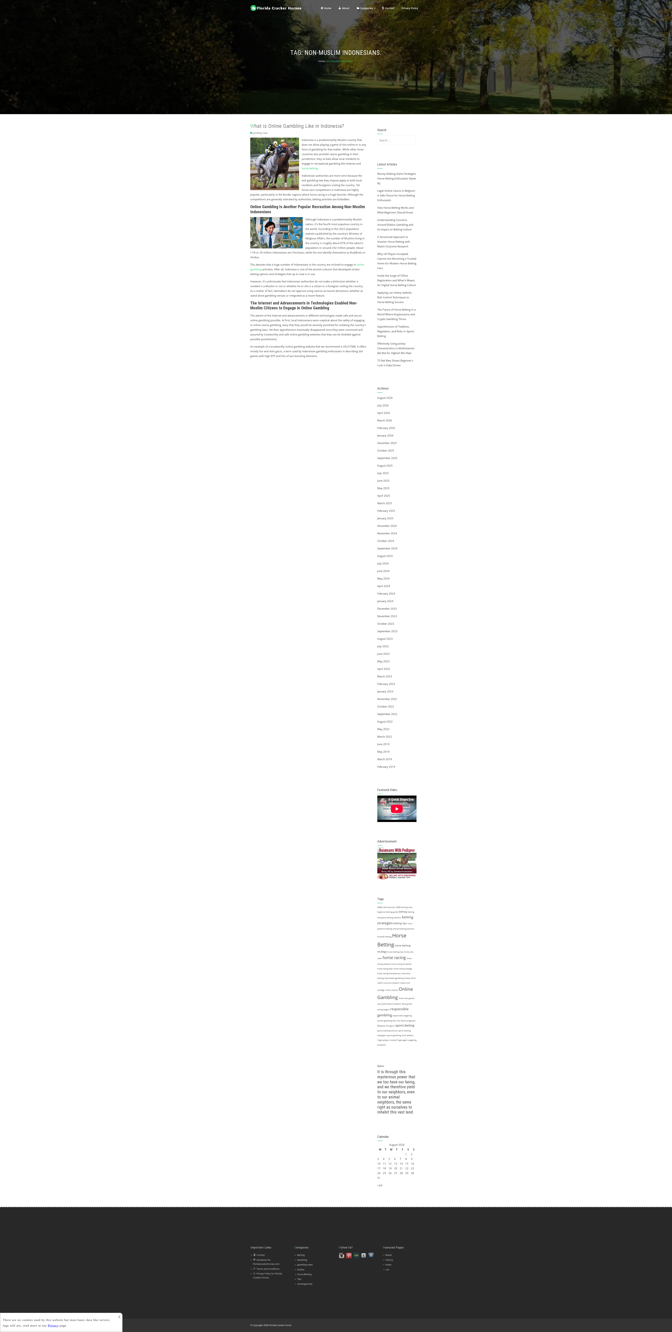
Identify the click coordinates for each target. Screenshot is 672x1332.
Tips (299, 1279)
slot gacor (390, 1026)
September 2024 (387, 548)
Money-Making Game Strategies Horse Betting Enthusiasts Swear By (396, 178)
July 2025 (383, 473)
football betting (384, 936)
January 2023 (385, 691)
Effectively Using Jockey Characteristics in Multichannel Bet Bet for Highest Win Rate (395, 348)
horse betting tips (395, 952)
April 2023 (383, 669)
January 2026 (385, 435)
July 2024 (383, 563)
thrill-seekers (407, 1035)
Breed (389, 1255)
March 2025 (384, 503)
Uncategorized (304, 1283)
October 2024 (385, 541)
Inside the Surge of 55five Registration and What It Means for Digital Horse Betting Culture (396, 280)
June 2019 (383, 744)
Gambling (302, 1259)
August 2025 (385, 465)
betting (403, 911)
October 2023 (385, 623)
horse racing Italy (385, 968)
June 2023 (383, 653)
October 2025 (385, 450)
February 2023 (386, 684)
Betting (301, 1255)
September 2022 (387, 714)
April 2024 (383, 586)
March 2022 (384, 736)
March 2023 (384, 676)
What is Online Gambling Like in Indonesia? (297, 126)
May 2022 (383, 729)
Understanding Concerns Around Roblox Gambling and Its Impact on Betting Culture (395, 224)
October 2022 (385, 706)
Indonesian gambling (394, 978)
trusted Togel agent (399, 1040)
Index (388, 1264)
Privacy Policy (410, 8)
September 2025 (387, 458)
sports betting (404, 1025)
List (387, 1269)
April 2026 (383, 413)
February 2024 (386, 593)
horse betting (310, 168)
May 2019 (383, 751)
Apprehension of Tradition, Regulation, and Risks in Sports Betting (395, 331)
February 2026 (386, 428)
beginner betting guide (387, 912)
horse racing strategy (402, 968)
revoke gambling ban (386, 1020)
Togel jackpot (383, 1040)
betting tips (400, 923)
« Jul (379, 1185)
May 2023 (383, 661)
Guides (300, 1269)
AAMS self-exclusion (386, 907)
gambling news (260, 132)
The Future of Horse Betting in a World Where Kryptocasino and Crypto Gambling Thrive (396, 314)
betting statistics (394, 917)
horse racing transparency (389, 973)
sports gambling (394, 1035)
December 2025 (387, 443)
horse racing (394, 957)
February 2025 (386, 510)
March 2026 (384, 420)
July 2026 (383, 405)
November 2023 (387, 616)
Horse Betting (304, 1274)
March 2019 (384, 759)
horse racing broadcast (401, 964)
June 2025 (383, 480)
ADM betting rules (404, 907)
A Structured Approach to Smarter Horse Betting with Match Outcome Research (393, 241)
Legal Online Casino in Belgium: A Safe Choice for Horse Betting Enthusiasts (396, 195)
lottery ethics (410, 978)
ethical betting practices (403, 929)
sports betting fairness (387, 1030)
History (389, 1259)
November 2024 (387, 533)
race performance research (389, 1004)
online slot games (406, 998)
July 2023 (383, 646)
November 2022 (387, 699)
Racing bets (407, 1004)
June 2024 (383, 571)
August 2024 (385, 556)
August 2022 (385, 721)
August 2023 (385, 638)
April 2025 (383, 495)
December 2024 (387, 526)
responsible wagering (402, 1015)
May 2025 (383, 488)
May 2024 (383, 578)
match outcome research (388, 983)
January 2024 (385, 601)
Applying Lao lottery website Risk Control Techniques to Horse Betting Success (394, 297)
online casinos (391, 990)
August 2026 (385, 398)
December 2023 (387, 608)
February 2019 (386, 766)
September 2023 (387, 631)
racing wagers (383, 1009)
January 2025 (385, 518)
